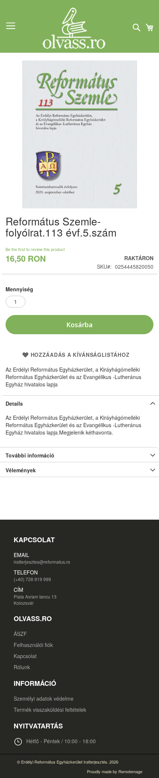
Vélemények (21, 470)
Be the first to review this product (35, 249)
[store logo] (79, 28)
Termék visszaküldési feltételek (50, 709)
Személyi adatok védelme (44, 698)
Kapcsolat (25, 656)
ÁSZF (20, 633)
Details (14, 403)
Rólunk (22, 667)
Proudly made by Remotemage (114, 771)
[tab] (79, 402)
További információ (30, 455)
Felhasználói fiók (33, 644)
